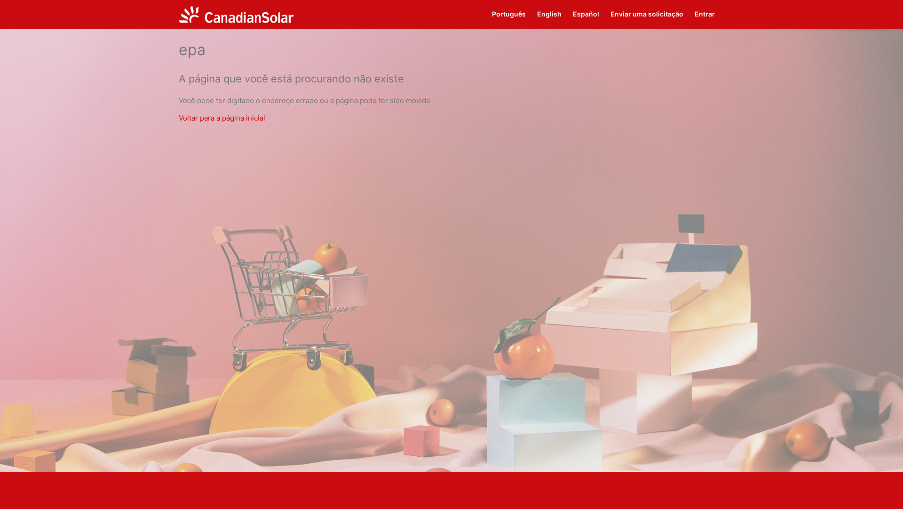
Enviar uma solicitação (646, 14)
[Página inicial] (236, 14)
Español (586, 14)
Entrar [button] (705, 14)
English (549, 14)
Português (509, 14)
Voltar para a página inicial (222, 117)
